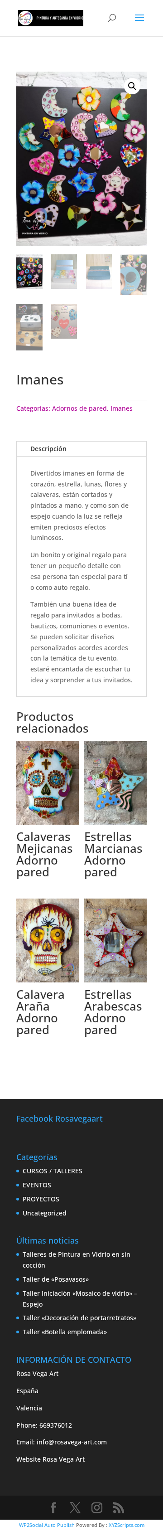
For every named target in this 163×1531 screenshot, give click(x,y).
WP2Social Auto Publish (47, 1524)
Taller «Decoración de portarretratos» (79, 1317)
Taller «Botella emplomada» (65, 1331)
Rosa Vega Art (64, 1459)
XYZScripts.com (126, 1524)
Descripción (48, 448)
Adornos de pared (79, 408)
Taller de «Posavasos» (56, 1279)
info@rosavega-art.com (72, 1442)
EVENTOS (37, 1185)
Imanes (121, 408)
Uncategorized (45, 1213)
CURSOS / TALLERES (52, 1170)
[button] (132, 86)
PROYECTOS (41, 1199)
